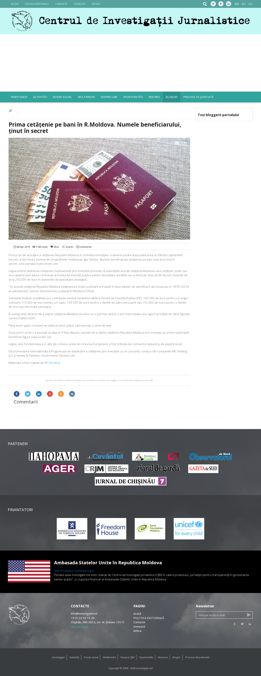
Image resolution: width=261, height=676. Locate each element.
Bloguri (172, 97)
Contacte (61, 4)
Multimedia (86, 97)
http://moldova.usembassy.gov (74, 571)
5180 (181, 143)
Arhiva (96, 4)
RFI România (52, 363)
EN (250, 4)
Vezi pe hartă (79, 626)
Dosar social (62, 97)
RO (237, 4)
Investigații (19, 97)
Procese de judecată (198, 97)
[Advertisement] (130, 63)
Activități (40, 97)
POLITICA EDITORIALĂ (37, 4)
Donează (79, 4)
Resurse (154, 97)
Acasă (14, 4)
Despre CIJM (109, 97)
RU (244, 4)
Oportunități (133, 97)
